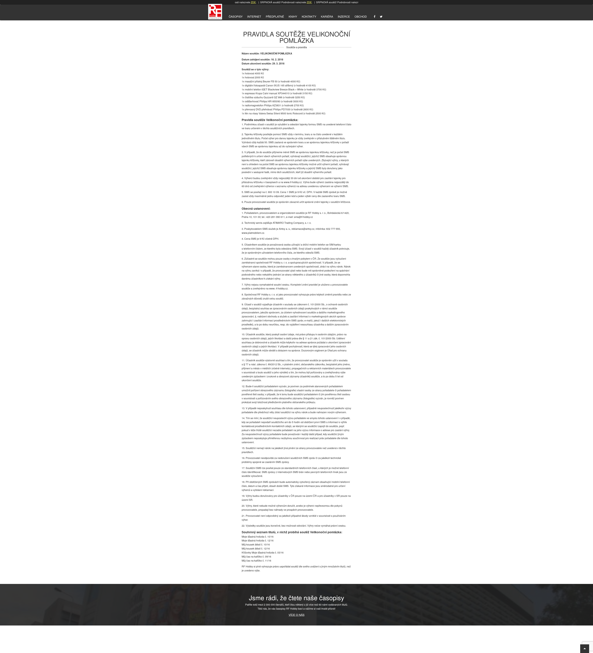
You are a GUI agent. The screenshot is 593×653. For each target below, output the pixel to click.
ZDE (290, 2)
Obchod (361, 16)
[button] (584, 648)
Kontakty (309, 16)
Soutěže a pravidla (296, 47)
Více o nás (297, 615)
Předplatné (275, 16)
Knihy (293, 16)
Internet (254, 16)
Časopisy (236, 16)
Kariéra (327, 16)
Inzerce (344, 16)
